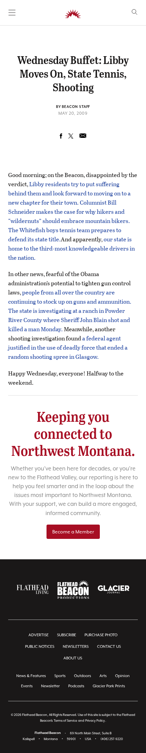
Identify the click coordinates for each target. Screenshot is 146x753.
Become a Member (73, 531)
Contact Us (109, 646)
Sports (60, 676)
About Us (72, 658)
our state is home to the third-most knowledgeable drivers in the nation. (71, 248)
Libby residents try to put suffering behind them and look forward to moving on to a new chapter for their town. (69, 193)
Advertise (39, 635)
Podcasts (76, 686)
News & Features (31, 676)
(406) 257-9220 (112, 739)
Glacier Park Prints (109, 686)
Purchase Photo (101, 635)
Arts (103, 676)
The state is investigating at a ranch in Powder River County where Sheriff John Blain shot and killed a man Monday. (69, 319)
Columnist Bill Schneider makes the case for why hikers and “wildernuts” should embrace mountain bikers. (69, 211)
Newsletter (50, 686)
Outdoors (82, 676)
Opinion (122, 676)
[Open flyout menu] (12, 12)
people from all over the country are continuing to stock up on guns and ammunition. (69, 297)
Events (27, 686)
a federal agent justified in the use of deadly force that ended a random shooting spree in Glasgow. (68, 347)
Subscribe (66, 635)
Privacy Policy (95, 720)
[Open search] (135, 12)
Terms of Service (65, 720)
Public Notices (39, 646)
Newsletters (76, 646)
